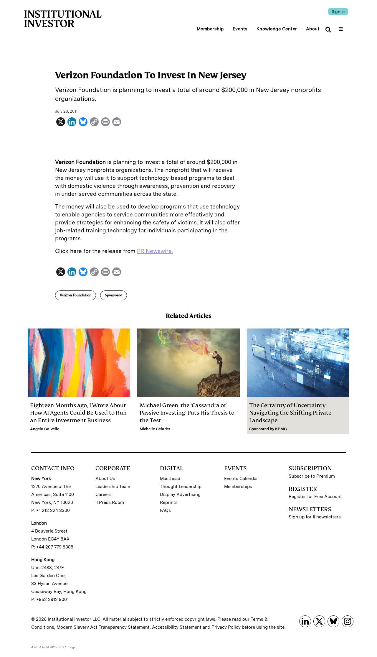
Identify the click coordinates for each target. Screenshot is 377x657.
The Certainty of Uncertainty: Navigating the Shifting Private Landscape (290, 413)
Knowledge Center (277, 29)
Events (240, 29)
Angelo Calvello (44, 429)
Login (72, 647)
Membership (210, 29)
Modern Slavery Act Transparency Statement (103, 627)
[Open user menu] (341, 27)
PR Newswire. (155, 251)
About (313, 29)
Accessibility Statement (176, 627)
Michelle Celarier (155, 429)
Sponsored (113, 295)
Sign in (338, 11)
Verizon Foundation (75, 295)
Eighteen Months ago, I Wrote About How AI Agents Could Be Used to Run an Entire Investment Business (78, 413)
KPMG (281, 429)
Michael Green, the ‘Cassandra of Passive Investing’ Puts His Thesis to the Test (187, 413)
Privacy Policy (226, 627)
